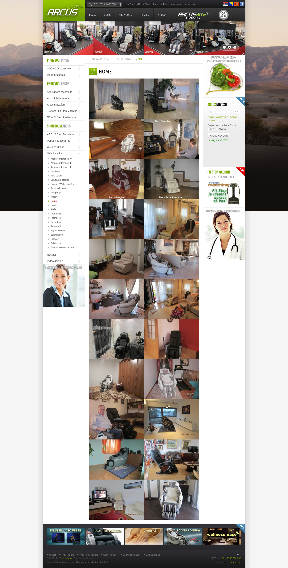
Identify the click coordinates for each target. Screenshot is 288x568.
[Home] (64, 10)
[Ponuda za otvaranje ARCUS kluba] (193, 15)
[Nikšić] (171, 459)
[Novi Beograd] (116, 99)
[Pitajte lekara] (224, 259)
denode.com (235, 562)
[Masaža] (144, 543)
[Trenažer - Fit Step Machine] (224, 193)
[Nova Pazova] (116, 339)
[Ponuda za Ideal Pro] (105, 543)
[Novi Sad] (116, 139)
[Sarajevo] (116, 379)
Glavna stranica (101, 59)
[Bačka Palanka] (171, 339)
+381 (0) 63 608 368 (231, 558)
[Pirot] (171, 379)
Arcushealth (67, 558)
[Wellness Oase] (222, 543)
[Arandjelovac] (116, 459)
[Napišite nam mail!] (119, 4)
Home (105, 71)
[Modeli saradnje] (64, 305)
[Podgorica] (171, 139)
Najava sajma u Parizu (221, 117)
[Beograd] (116, 179)
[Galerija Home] (116, 500)
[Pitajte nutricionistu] (224, 96)
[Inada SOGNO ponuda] (183, 543)
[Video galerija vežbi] (66, 543)
